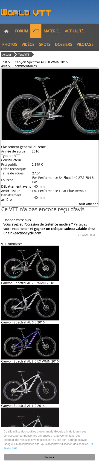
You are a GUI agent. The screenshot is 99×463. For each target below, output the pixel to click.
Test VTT (23, 54)
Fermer (48, 457)
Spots (44, 44)
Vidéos (28, 44)
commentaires (26, 66)
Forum (21, 31)
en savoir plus (87, 234)
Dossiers (63, 44)
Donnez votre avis (17, 220)
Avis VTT (7, 66)
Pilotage (85, 44)
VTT (36, 31)
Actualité (74, 31)
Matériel (52, 31)
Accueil (7, 54)
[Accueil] (6, 31)
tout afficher (88, 204)
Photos (9, 44)
